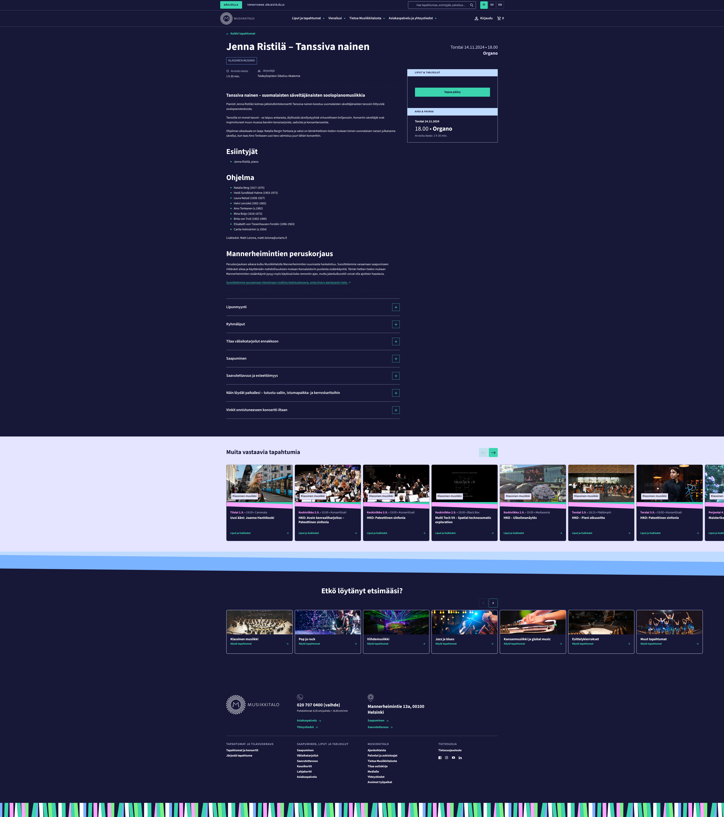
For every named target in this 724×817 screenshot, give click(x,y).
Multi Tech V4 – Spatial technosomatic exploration (463, 520)
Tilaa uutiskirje (378, 766)
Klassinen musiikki (241, 61)
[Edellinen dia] (483, 452)
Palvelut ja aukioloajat (382, 756)
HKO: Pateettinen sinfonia (386, 518)
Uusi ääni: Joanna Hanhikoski (252, 518)
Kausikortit (304, 766)
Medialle (373, 772)
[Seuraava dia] (493, 452)
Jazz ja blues (445, 639)
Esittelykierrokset (585, 639)
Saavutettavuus (378, 727)
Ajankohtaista (377, 750)
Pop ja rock (307, 639)
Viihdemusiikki (378, 639)
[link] (500, 18)
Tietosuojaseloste (450, 750)
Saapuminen (376, 721)
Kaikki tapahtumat (242, 34)
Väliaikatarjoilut (307, 756)
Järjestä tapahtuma (239, 756)
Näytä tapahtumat (241, 644)
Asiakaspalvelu (307, 721)
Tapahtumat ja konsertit (242, 750)
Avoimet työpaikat (380, 782)
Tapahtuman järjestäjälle (266, 5)
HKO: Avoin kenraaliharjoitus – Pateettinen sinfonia (321, 520)
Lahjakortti (304, 772)
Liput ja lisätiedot (240, 533)
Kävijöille (231, 5)
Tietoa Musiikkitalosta (382, 761)
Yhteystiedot (305, 727)
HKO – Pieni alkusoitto (588, 518)
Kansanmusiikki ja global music (527, 639)
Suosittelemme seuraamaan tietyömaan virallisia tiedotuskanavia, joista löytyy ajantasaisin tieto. (287, 283)
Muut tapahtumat (653, 639)
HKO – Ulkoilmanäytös (520, 518)
